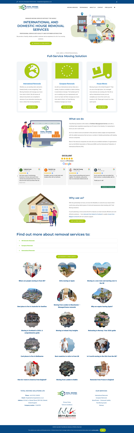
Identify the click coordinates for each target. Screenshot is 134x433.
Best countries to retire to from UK (67, 356)
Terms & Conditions (67, 404)
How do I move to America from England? (32, 380)
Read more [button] (22, 182)
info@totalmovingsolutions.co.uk (44, 1)
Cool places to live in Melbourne (32, 356)
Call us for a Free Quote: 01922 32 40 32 (27, 1)
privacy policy (95, 430)
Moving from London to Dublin (67, 380)
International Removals (101, 395)
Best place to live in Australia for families (32, 306)
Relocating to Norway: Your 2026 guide (102, 330)
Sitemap (101, 405)
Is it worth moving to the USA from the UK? (102, 356)
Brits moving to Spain (67, 281)
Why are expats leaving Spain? (102, 306)
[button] (116, 176)
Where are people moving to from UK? (32, 281)
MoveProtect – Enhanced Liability (101, 400)
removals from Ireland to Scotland (93, 214)
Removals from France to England (102, 380)
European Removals (101, 398)
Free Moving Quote (101, 403)
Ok (103, 430)
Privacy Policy (67, 402)
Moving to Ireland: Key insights (67, 330)
